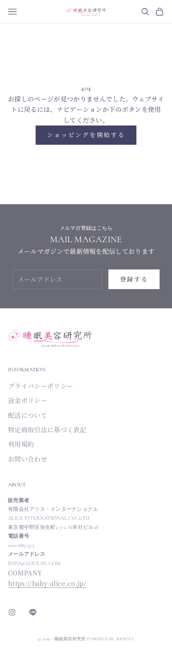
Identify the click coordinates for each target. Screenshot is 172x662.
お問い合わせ (27, 459)
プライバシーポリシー (40, 386)
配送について (27, 415)
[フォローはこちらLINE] (33, 612)
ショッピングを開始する (86, 134)
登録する (134, 279)
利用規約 (21, 444)
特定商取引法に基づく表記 (47, 429)
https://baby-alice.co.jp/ (47, 583)
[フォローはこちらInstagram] (12, 612)
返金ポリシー (27, 400)
